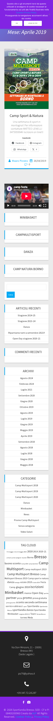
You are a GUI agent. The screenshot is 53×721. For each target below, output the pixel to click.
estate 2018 (26, 582)
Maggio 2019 (26, 430)
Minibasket (28, 217)
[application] (26, 196)
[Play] (8, 205)
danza (10, 582)
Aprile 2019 (26, 436)
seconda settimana (36, 602)
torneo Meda (26, 617)
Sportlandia (33, 606)
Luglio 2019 (26, 418)
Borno (30, 557)
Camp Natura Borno (28, 269)
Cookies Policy (23, 716)
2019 (35, 551)
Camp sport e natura (38, 578)
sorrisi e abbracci (14, 606)
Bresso (40, 556)
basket (24, 558)
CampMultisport (28, 235)
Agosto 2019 (26, 412)
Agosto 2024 (26, 378)
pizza (19, 598)
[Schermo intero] (44, 205)
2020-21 (42, 551)
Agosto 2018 (26, 447)
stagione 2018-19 (24, 614)
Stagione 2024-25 (26, 315)
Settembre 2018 (26, 441)
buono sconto (13, 563)
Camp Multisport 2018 (26, 485)
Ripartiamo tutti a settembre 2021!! (26, 332)
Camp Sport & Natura (26, 115)
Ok (17, 23)
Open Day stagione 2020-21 (26, 338)
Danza (28, 252)
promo (27, 598)
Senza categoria (26, 525)
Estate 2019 (36, 582)
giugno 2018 (23, 587)
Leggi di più (32, 23)
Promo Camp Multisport (26, 520)
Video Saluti (27, 531)
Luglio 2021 (26, 389)
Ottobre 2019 (26, 406)
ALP (34, 713)
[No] (49, 14)
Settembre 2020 (26, 395)
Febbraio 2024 (26, 383)
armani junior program (14, 558)
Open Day (37, 593)
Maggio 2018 (26, 464)
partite (46, 593)
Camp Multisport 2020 (26, 496)
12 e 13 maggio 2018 (20, 552)
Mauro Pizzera (20, 160)
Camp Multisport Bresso (23, 574)
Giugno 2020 (26, 401)
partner (11, 598)
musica (27, 593)
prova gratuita (40, 598)
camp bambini (33, 564)
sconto (20, 602)
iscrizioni (37, 587)
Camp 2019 (24, 564)
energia (17, 582)
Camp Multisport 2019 (26, 491)
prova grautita (10, 603)
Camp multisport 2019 (35, 569)
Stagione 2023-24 (26, 321)
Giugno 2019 (26, 424)
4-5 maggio (10, 552)
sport (25, 606)
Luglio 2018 (26, 453)
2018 (30, 551)
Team (33, 613)
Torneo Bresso (41, 614)
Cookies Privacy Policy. (26, 12)
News (26, 514)
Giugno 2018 (26, 459)
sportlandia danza (22, 610)
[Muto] (40, 205)
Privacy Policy (41, 716)
